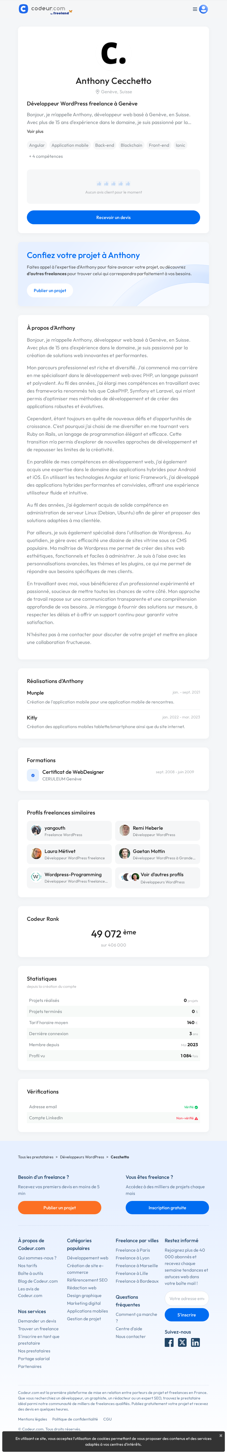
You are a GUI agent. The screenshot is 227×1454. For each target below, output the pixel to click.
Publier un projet (50, 290)
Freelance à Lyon (132, 1257)
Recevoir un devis (113, 217)
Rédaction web (81, 1287)
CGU (107, 1419)
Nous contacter (131, 1336)
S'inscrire (186, 1315)
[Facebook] (169, 1342)
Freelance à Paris (133, 1250)
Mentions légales (32, 1419)
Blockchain (131, 145)
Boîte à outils (30, 1273)
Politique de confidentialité (75, 1419)
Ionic (180, 145)
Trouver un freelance (38, 1328)
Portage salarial (34, 1358)
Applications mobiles (87, 1311)
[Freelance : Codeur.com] (46, 9)
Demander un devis (37, 1321)
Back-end (104, 145)
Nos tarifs (27, 1265)
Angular (37, 145)
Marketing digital (84, 1303)
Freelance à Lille (132, 1273)
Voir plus (35, 131)
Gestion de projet (84, 1318)
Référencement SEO (87, 1280)
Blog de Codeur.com (38, 1281)
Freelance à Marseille (137, 1265)
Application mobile (70, 145)
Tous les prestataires (35, 1156)
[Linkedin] (195, 1342)
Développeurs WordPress (163, 882)
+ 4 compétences (46, 156)
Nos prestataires (34, 1351)
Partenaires (30, 1366)
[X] (182, 1342)
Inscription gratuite (167, 1207)
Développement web (87, 1257)
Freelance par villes (137, 1240)
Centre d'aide (129, 1328)
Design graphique (84, 1295)
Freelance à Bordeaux (137, 1281)
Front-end (159, 145)
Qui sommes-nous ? (37, 1257)
